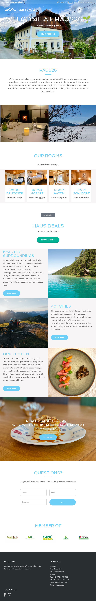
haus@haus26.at (61, 582)
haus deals (48, 240)
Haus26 (23, 20)
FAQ (77, 20)
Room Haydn (59, 191)
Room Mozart (36, 191)
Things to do (67, 20)
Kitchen (44, 20)
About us (33, 20)
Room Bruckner (14, 191)
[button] (2, 123)
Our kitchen (48, 437)
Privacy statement (57, 585)
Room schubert (81, 191)
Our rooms (55, 20)
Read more (11, 293)
